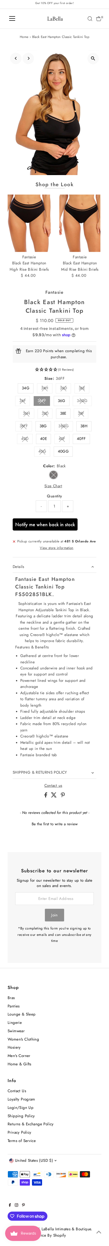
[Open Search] (90, 18)
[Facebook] (10, 1205)
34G (25, 388)
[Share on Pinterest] (63, 796)
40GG (63, 451)
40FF (81, 438)
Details (18, 566)
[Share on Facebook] (46, 796)
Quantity (54, 496)
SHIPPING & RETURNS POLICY (40, 772)
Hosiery (14, 1047)
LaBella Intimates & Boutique (66, 1229)
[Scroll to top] (99, 1232)
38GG (65, 427)
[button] (54, 370)
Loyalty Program (21, 1099)
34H (46, 389)
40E (43, 438)
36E (84, 389)
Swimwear (16, 1031)
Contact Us (17, 1091)
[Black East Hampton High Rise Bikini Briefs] (29, 223)
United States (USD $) (34, 1160)
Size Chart (53, 486)
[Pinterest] (23, 1205)
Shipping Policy (21, 1116)
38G (43, 426)
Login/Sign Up (20, 1107)
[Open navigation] (12, 18)
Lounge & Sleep (21, 1014)
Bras (11, 998)
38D (47, 414)
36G (61, 401)
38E (63, 413)
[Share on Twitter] (54, 796)
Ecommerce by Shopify (46, 1235)
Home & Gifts (19, 1064)
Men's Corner (19, 1056)
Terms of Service (22, 1141)
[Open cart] (98, 18)
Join (54, 915)
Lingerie (15, 1022)
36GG (84, 401)
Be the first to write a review (55, 824)
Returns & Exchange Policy (31, 1124)
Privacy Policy (19, 1132)
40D (26, 439)
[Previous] (16, 58)
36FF (44, 401)
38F (83, 414)
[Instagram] (16, 1205)
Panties (14, 1006)
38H (83, 426)
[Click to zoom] (93, 58)
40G (44, 452)
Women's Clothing (23, 1039)
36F (24, 401)
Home (24, 36)
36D (65, 389)
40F (64, 439)
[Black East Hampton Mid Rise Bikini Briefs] (79, 223)
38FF (26, 427)
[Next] (28, 58)
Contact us (53, 786)
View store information (56, 548)
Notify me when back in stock (45, 524)
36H (28, 414)
